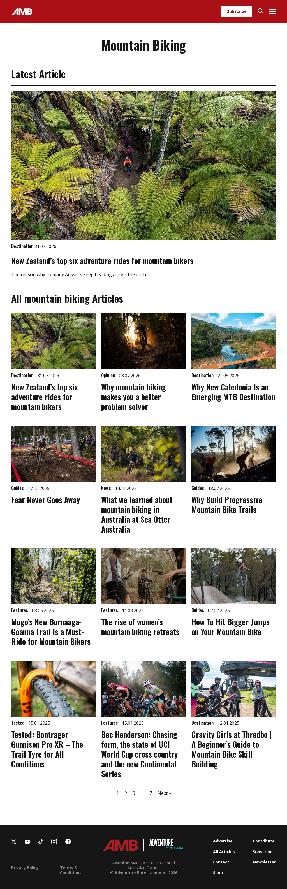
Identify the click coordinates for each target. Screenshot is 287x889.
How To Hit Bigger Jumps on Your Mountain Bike (230, 626)
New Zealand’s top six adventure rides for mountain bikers (102, 260)
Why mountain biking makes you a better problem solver (133, 396)
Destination (22, 246)
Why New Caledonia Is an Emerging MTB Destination (233, 391)
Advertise (223, 841)
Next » (164, 793)
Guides (18, 488)
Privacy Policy (25, 867)
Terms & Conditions (71, 870)
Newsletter (264, 862)
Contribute (264, 841)
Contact (221, 862)
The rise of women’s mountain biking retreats (140, 626)
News (106, 488)
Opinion (108, 375)
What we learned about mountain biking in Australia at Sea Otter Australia (136, 514)
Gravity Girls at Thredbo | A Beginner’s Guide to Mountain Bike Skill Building (231, 749)
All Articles (224, 851)
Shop (218, 872)
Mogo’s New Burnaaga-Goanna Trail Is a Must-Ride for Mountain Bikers (51, 631)
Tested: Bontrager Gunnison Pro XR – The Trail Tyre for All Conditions (47, 749)
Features (20, 610)
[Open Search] (260, 11)
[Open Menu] (272, 11)
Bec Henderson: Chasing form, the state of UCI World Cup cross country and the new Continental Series (139, 754)
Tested (18, 722)
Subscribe (237, 11)
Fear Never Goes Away (45, 499)
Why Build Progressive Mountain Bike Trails (226, 504)
